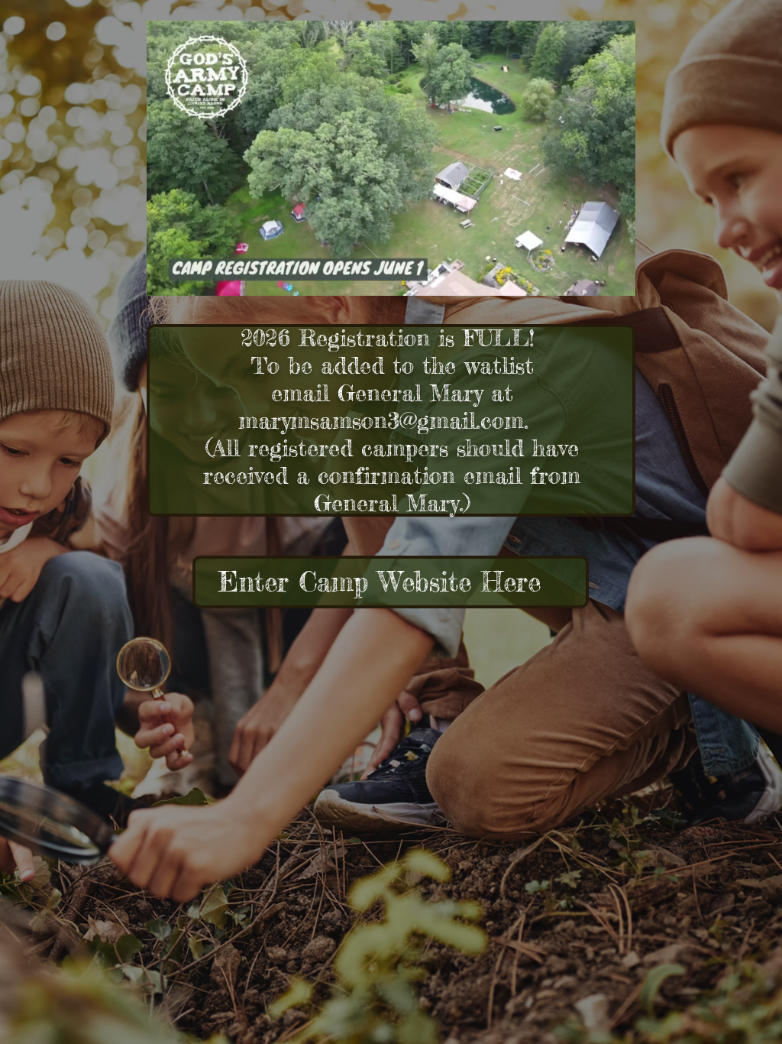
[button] (615, 279)
